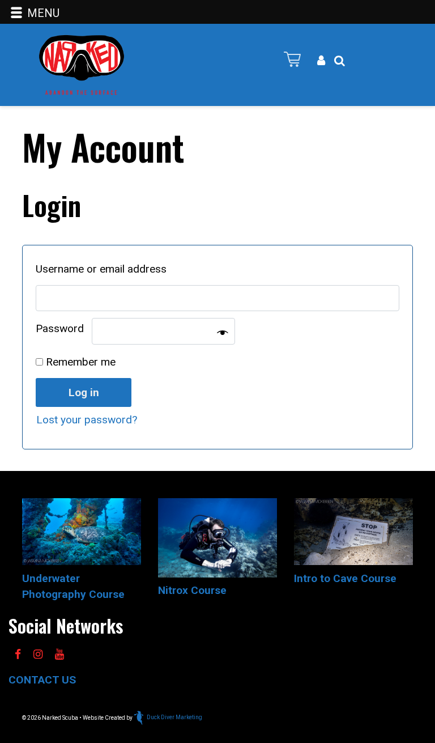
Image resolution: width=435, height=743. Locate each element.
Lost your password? (86, 419)
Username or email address (105, 268)
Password (64, 328)
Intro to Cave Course (345, 578)
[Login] (321, 60)
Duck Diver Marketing (174, 717)
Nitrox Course (192, 590)
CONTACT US (42, 679)
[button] (339, 60)
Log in (84, 392)
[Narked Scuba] (81, 63)
